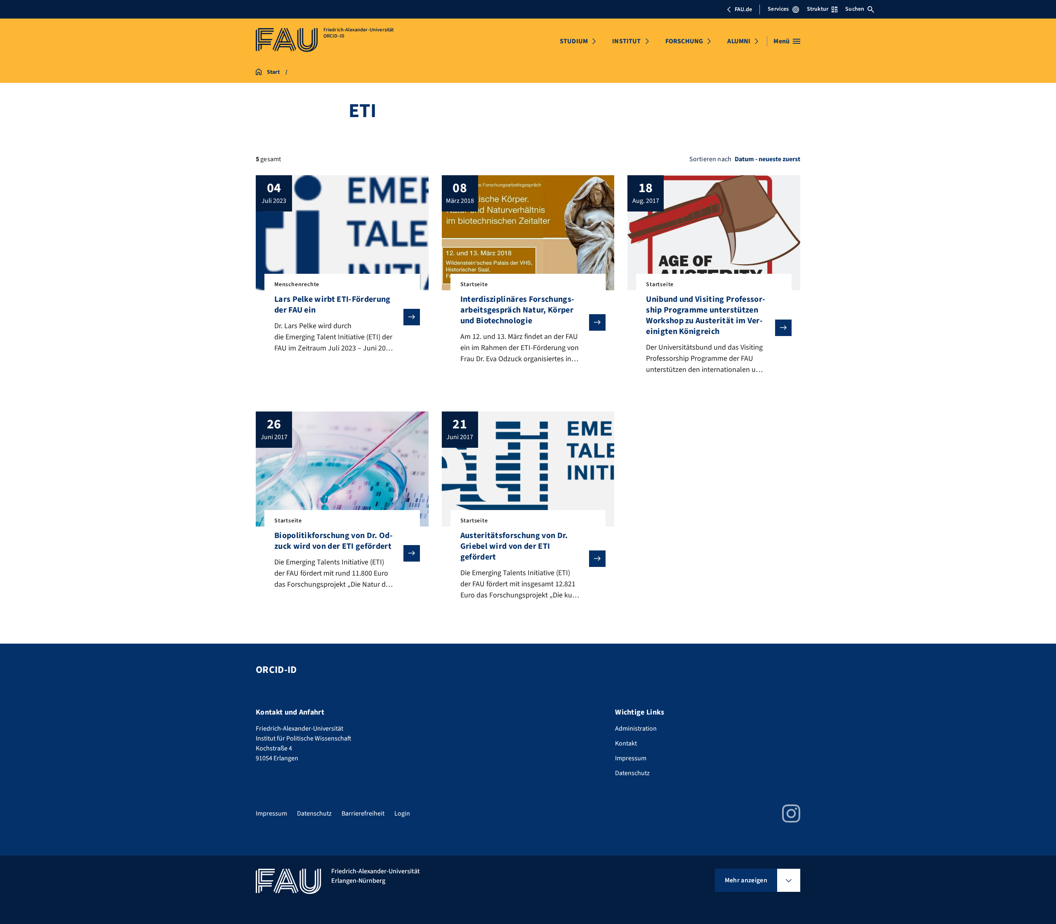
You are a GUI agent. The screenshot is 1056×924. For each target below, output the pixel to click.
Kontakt (626, 743)
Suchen (854, 9)
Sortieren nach (710, 159)
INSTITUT (626, 41)
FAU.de (743, 9)
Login (402, 813)
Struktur (817, 9)
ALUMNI (738, 41)
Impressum (630, 758)
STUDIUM (574, 41)
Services (778, 9)
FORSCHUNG (684, 41)
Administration (636, 728)
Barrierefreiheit (363, 813)
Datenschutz (632, 773)
